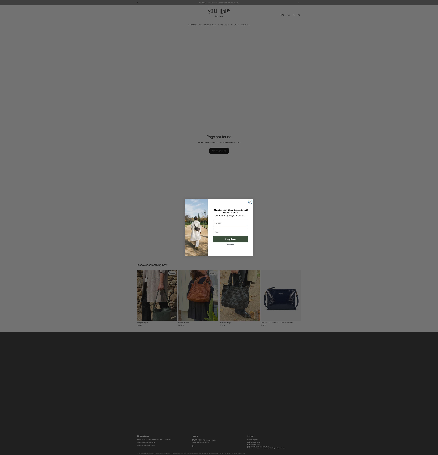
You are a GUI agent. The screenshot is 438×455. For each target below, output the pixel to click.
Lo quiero (230, 239)
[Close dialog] (250, 202)
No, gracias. (230, 244)
